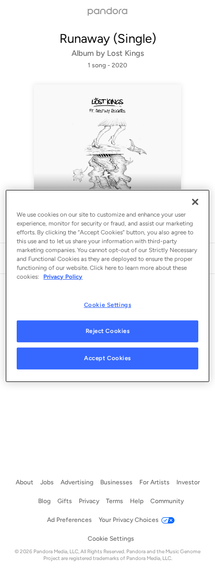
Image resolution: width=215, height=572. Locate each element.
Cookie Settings (108, 304)
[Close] (195, 201)
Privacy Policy (62, 276)
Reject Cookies (108, 331)
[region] (107, 286)
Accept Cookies (107, 358)
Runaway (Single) (107, 38)
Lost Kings (125, 53)
